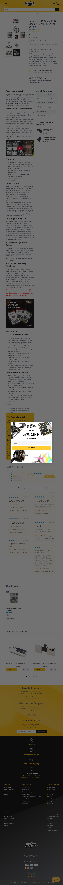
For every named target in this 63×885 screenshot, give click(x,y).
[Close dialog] (50, 423)
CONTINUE (31, 448)
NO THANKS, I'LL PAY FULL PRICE (31, 451)
